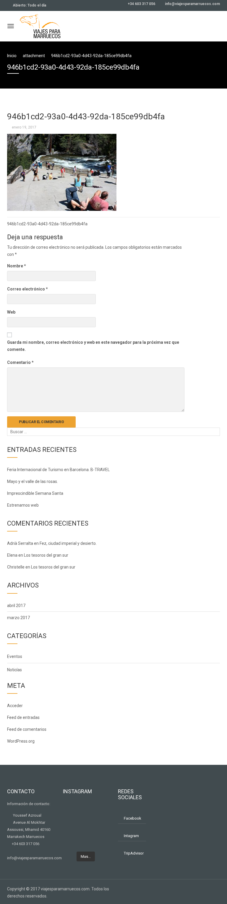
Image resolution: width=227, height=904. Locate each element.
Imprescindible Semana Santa (35, 493)
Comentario (20, 362)
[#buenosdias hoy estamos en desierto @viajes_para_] (98, 840)
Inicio (12, 55)
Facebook (132, 818)
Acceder (15, 705)
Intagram (131, 836)
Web (11, 312)
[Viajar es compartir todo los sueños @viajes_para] (74, 825)
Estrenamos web (23, 505)
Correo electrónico (27, 289)
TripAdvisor (134, 853)
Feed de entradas (23, 717)
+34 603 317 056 (141, 4)
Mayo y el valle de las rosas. (32, 481)
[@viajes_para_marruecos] (98, 810)
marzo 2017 (18, 617)
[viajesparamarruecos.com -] (40, 25)
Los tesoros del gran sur (46, 555)
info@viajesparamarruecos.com (192, 4)
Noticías (14, 669)
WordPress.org (21, 741)
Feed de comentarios (26, 729)
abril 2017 (16, 605)
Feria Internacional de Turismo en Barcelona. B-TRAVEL (58, 469)
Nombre (16, 266)
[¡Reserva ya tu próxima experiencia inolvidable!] (98, 825)
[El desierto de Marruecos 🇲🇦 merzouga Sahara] (74, 810)
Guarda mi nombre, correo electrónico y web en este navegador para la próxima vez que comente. (93, 346)
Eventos (14, 656)
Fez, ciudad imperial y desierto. (68, 543)
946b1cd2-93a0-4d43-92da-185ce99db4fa (47, 223)
